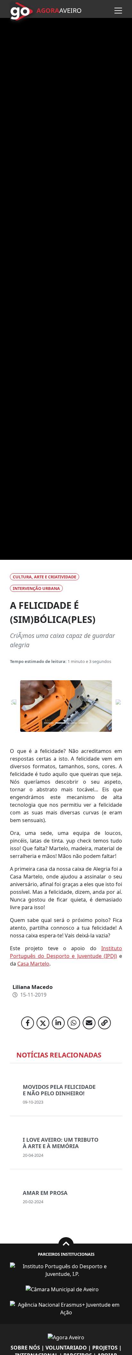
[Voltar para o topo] (66, 1244)
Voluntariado (66, 1347)
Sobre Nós (25, 1347)
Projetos (105, 1347)
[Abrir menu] (118, 10)
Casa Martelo (33, 963)
